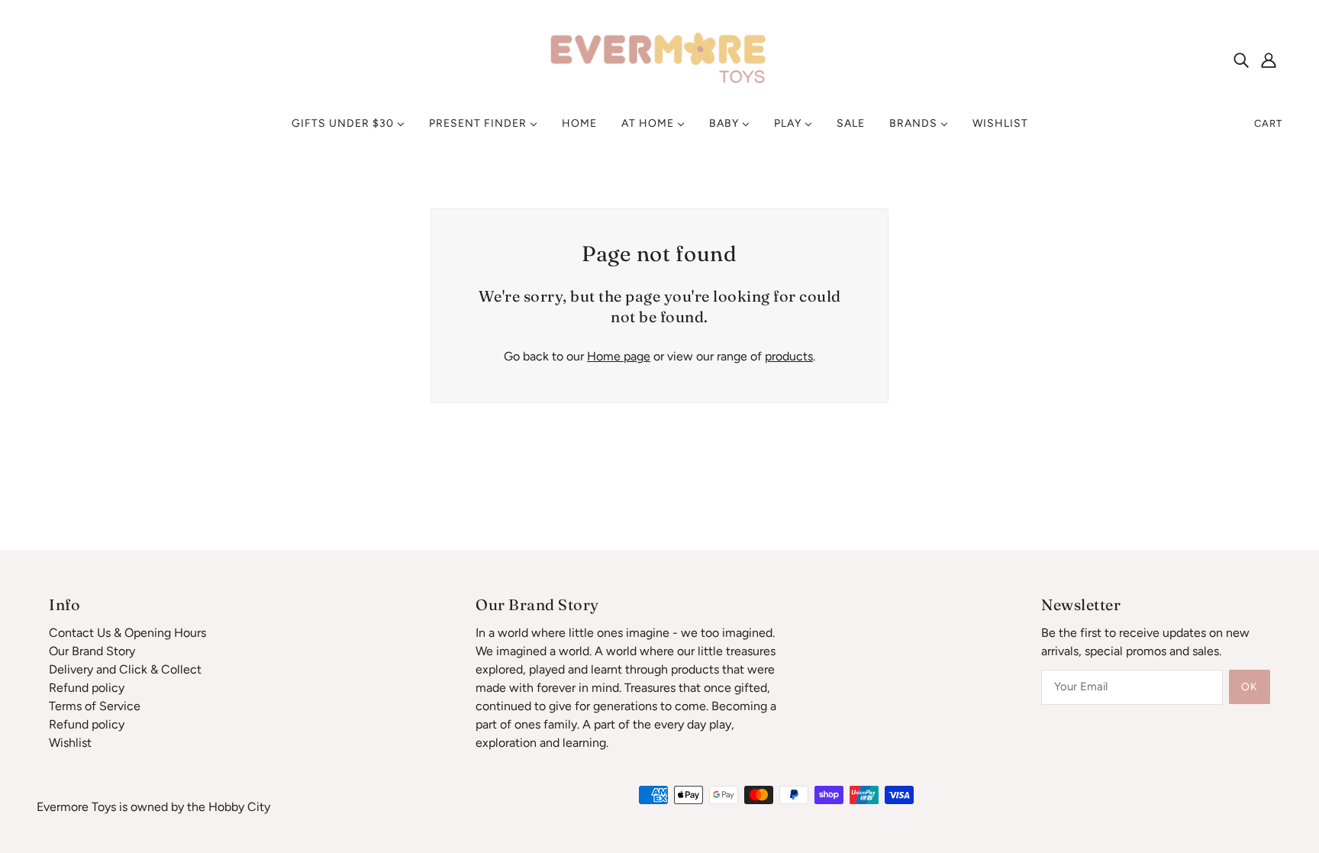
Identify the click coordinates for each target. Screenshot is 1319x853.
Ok (1249, 686)
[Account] (1268, 59)
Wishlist (70, 742)
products (789, 356)
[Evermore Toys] (659, 58)
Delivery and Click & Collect (125, 669)
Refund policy (86, 687)
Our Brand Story (92, 651)
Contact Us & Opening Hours (127, 632)
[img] (1241, 59)
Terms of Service (94, 706)
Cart (1268, 123)
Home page (618, 356)
